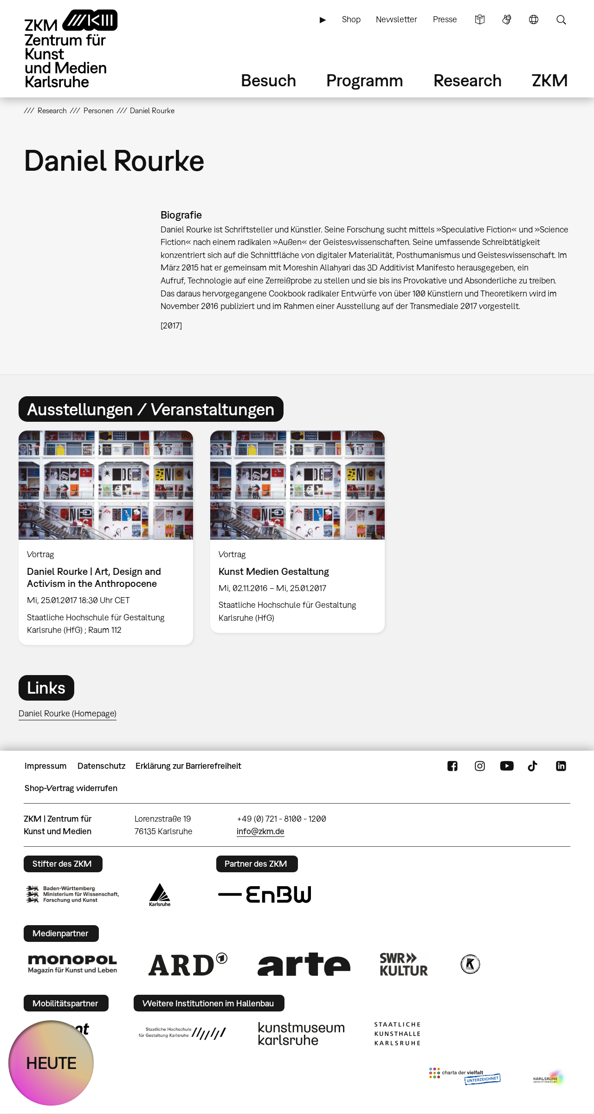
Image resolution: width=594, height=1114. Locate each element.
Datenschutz (101, 766)
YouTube (506, 766)
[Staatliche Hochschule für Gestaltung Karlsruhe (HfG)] (182, 1034)
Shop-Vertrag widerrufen (71, 788)
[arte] (304, 964)
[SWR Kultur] (404, 964)
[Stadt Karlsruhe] (159, 894)
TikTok (533, 766)
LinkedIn (561, 766)
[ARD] (187, 964)
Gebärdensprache (506, 19)
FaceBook (452, 766)
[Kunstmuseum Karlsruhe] (301, 1033)
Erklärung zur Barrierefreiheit (188, 766)
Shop (351, 19)
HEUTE (51, 1063)
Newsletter (396, 19)
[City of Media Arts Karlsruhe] (549, 1078)
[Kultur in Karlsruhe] (469, 964)
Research (467, 80)
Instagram (480, 766)
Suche (561, 19)
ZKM (550, 80)
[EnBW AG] (264, 894)
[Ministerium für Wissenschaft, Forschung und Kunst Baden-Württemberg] (72, 894)
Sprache (533, 19)
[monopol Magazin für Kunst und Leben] (72, 964)
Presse (445, 19)
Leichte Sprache (480, 19)
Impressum (46, 766)
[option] (106, 538)
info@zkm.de (260, 831)
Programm (364, 80)
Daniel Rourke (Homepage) (67, 713)
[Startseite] (84, 48)
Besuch (269, 80)
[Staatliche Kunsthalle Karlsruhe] (397, 1033)
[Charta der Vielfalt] (464, 1078)
